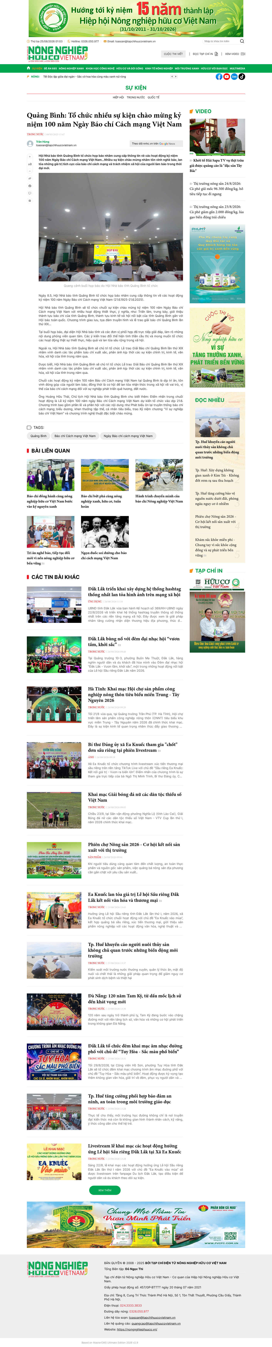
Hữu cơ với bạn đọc (214, 68)
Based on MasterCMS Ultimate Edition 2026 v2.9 (110, 1342)
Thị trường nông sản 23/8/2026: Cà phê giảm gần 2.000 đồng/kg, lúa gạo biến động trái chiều (217, 212)
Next (175, 76)
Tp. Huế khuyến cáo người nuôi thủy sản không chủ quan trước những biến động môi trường (133, 950)
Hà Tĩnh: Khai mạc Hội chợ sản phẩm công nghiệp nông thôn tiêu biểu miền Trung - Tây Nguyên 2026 (133, 695)
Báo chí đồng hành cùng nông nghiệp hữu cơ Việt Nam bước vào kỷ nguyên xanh (50, 502)
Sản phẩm (94, 857)
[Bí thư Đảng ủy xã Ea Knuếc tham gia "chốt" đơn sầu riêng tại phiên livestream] (54, 760)
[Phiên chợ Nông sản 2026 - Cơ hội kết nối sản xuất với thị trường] (54, 860)
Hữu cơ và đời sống (129, 68)
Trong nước (136, 97)
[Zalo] (234, 76)
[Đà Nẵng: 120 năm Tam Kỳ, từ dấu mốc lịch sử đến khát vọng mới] (54, 1011)
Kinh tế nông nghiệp (159, 68)
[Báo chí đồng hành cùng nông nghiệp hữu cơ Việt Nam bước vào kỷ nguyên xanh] (50, 475)
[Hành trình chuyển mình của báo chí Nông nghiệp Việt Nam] (159, 475)
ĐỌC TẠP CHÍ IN (203, 53)
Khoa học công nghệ (100, 68)
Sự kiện (37, 68)
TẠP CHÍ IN (209, 571)
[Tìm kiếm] (242, 41)
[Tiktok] (242, 76)
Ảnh (91, 757)
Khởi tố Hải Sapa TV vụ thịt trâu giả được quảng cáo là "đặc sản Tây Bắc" (217, 166)
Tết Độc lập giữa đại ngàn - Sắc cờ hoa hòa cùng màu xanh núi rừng (84, 76)
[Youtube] (226, 76)
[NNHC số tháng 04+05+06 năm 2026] (217, 651)
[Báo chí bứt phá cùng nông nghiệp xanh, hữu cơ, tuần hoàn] (105, 475)
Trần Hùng (42, 141)
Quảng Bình (38, 436)
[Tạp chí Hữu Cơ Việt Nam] (57, 61)
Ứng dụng (95, 602)
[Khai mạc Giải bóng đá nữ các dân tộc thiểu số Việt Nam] (54, 810)
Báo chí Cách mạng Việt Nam (75, 436)
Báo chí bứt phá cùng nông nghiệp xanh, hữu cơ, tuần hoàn (101, 502)
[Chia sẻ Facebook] (30, 186)
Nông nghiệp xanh (71, 68)
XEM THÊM (104, 1190)
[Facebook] (219, 76)
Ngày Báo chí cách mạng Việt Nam (128, 436)
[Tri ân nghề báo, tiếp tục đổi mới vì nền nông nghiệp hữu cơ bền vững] (50, 532)
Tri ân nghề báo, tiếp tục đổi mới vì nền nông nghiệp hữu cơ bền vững (50, 558)
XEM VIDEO (232, 53)
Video (203, 111)
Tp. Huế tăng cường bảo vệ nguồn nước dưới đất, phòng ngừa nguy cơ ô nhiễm (216, 499)
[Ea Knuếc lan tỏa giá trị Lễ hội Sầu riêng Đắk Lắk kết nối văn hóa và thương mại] (54, 910)
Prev (172, 76)
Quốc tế (153, 97)
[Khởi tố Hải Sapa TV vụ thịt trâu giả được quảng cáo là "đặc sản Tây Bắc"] (217, 137)
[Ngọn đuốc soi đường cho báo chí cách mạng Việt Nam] (105, 532)
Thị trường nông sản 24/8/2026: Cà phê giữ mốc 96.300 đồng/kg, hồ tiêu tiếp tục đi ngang (216, 189)
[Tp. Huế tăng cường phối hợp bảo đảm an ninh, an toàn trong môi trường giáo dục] (54, 1112)
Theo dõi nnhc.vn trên (145, 143)
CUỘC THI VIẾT (173, 53)
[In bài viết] (30, 201)
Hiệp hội (118, 97)
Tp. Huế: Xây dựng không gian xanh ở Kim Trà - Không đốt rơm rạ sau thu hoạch (217, 476)
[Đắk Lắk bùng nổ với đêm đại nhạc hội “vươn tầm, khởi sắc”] (54, 654)
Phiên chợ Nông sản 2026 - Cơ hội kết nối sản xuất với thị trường (215, 522)
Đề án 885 (50, 68)
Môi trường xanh (187, 68)
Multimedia (237, 68)
